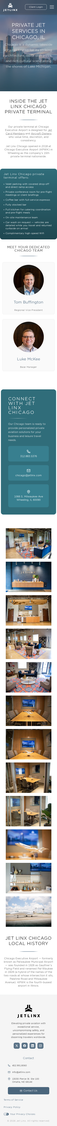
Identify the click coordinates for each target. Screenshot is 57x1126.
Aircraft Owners (41, 133)
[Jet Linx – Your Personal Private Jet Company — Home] (10, 7)
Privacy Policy (12, 1107)
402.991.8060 (19, 1065)
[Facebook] (25, 1046)
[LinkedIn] (32, 1046)
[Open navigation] (52, 7)
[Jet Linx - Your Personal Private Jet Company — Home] (28, 1011)
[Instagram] (40, 1046)
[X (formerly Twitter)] (17, 1046)
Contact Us (30, 1090)
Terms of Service (13, 1100)
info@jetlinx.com (21, 1072)
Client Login (36, 7)
